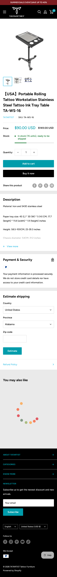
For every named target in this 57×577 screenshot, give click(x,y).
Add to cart (28, 163)
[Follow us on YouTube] (22, 542)
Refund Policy (10, 364)
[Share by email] (52, 185)
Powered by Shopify (12, 570)
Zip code (7, 332)
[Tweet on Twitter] (46, 185)
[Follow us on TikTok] (28, 542)
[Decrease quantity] (18, 152)
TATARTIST (8, 117)
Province (7, 317)
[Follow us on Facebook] (5, 542)
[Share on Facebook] (34, 185)
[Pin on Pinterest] (40, 185)
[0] (51, 12)
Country (7, 303)
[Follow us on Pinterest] (17, 542)
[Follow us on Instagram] (11, 542)
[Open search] (39, 12)
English (8, 526)
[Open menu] (4, 12)
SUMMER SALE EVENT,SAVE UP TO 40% (28, 2)
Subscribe (13, 512)
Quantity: (8, 152)
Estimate (12, 350)
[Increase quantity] (34, 152)
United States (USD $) (31, 526)
